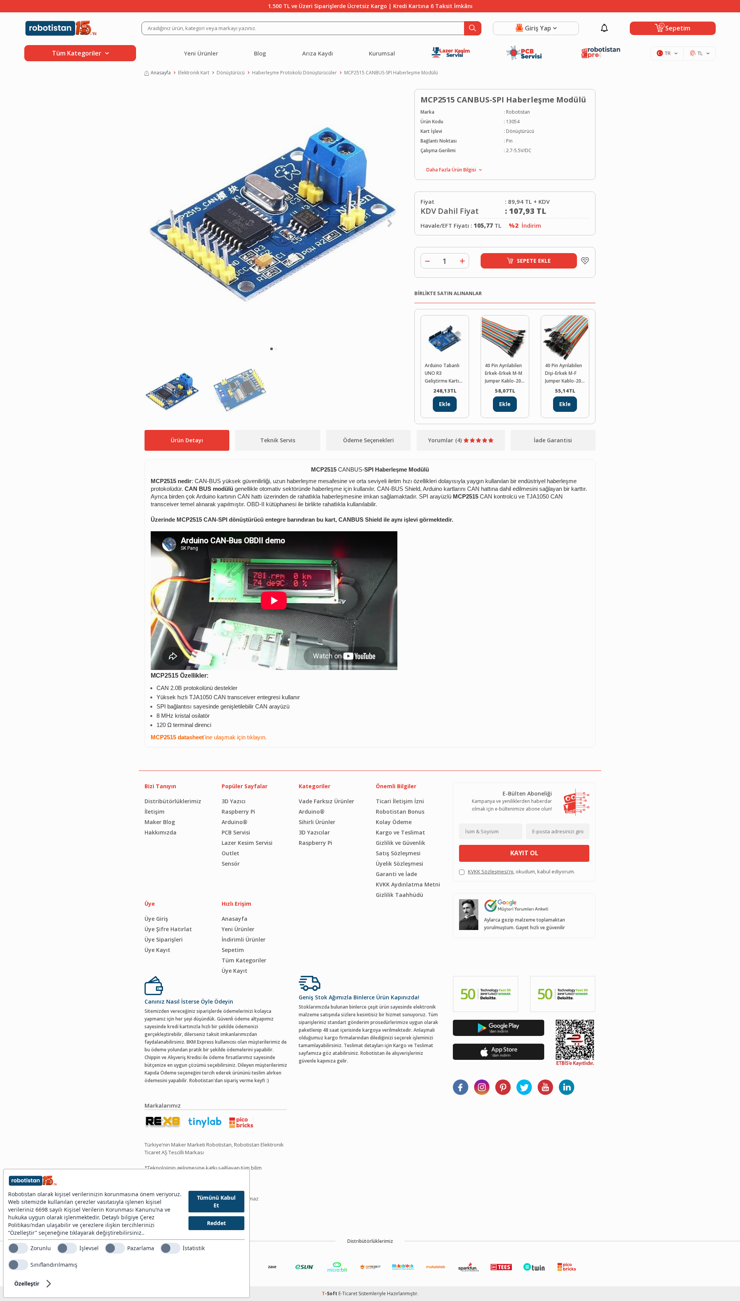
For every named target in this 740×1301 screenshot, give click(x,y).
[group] (274, 214)
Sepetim (233, 950)
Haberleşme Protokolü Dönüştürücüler (294, 72)
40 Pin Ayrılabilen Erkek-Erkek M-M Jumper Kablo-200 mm (504, 373)
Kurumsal (382, 53)
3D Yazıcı (234, 801)
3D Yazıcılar (314, 832)
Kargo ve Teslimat (400, 832)
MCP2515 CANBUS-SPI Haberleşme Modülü (391, 72)
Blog (260, 53)
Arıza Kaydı (317, 53)
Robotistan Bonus (400, 811)
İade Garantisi (553, 440)
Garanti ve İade (396, 874)
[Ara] (472, 28)
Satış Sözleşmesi (398, 853)
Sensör (231, 863)
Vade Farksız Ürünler (326, 801)
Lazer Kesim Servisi (247, 842)
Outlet (230, 853)
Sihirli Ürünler (317, 822)
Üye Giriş (156, 918)
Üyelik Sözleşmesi (399, 863)
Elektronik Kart (193, 72)
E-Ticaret (347, 1293)
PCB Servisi (236, 832)
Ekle (445, 404)
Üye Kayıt (157, 950)
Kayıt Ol (524, 853)
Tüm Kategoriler (244, 960)
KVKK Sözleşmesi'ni (490, 871)
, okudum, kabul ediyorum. (521, 871)
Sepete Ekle (534, 260)
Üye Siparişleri (164, 939)
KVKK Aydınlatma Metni (408, 884)
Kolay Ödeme (394, 822)
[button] (271, 348)
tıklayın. (257, 737)
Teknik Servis (277, 440)
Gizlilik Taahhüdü (399, 894)
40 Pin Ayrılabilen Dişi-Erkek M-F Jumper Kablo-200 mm (564, 373)
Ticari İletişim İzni (400, 801)
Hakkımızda (161, 832)
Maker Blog (160, 822)
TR (668, 53)
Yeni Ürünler (201, 53)
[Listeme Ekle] (583, 261)
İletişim (155, 811)
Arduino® (234, 822)
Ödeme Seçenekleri (368, 440)
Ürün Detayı (187, 440)
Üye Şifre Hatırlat (168, 929)
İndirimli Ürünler (244, 939)
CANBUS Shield (360, 520)
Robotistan (518, 112)
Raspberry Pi (238, 811)
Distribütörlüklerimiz (173, 801)
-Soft (330, 1293)
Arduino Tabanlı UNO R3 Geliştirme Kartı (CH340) (442, 373)
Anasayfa (161, 72)
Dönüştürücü (231, 72)
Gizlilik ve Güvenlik (400, 842)
